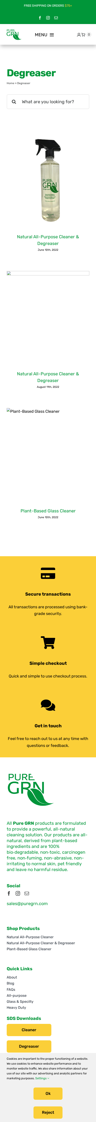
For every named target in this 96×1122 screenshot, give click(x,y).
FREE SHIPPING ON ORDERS (48, 6)
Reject (48, 1112)
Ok (48, 1093)
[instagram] (48, 18)
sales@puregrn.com (27, 903)
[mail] (56, 18)
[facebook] (40, 18)
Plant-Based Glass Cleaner (48, 510)
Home (10, 83)
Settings (41, 1078)
